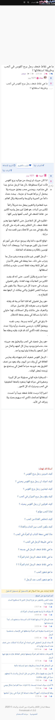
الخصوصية (33, 714)
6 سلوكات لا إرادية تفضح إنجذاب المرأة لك (36, 611)
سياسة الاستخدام (22, 714)
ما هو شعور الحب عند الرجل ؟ (38, 580)
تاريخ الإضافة (8, 165)
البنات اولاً (7, 170)
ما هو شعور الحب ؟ (43, 572)
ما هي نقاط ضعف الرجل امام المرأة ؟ (35, 557)
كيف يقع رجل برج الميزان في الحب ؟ (34, 496)
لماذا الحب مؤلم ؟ (44, 512)
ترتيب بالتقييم (23, 165)
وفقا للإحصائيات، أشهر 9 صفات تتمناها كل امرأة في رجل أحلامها (28, 693)
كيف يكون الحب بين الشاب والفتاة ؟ (35, 527)
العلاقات (23, 74)
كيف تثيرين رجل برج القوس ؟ (38, 474)
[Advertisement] (27, 34)
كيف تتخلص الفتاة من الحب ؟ (38, 519)
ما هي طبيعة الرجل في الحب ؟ (37, 542)
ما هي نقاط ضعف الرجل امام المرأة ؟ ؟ (34, 564)
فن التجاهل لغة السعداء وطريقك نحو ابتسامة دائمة (33, 666)
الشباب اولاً (38, 165)
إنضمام (33, 2)
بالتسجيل (24, 591)
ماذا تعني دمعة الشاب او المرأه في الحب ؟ (33, 534)
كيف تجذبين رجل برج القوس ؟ (37, 489)
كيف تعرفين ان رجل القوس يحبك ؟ (35, 504)
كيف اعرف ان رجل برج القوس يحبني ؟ (33, 481)
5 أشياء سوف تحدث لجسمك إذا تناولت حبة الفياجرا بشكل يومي (28, 685)
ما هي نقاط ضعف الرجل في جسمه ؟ (35, 549)
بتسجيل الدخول (12, 591)
